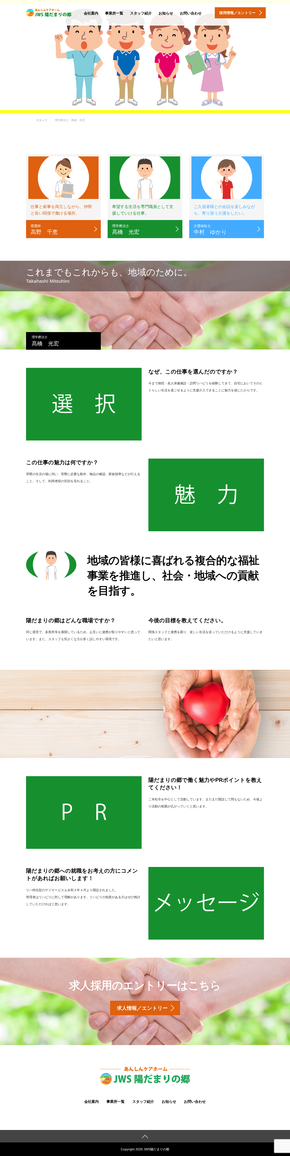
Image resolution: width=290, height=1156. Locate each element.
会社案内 (91, 13)
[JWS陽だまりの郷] (48, 12)
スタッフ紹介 (141, 13)
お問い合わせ (191, 13)
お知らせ (166, 13)
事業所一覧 (114, 13)
